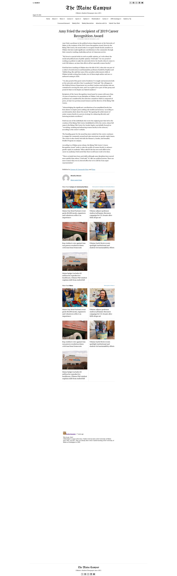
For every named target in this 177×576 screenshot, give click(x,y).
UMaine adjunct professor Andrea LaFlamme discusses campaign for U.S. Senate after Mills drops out (101, 214)
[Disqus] (88, 406)
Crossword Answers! (64, 23)
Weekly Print (76, 23)
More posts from (76, 180)
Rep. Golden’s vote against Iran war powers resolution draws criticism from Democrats (73, 245)
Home (48, 19)
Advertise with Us (101, 23)
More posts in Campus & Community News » (103, 186)
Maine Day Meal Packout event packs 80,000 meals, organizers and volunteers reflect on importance (74, 214)
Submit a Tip (127, 19)
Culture (69, 19)
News (61, 19)
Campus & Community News (79, 169)
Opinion (85, 19)
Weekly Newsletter (88, 23)
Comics (104, 19)
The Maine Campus (88, 8)
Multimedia (95, 19)
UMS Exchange (115, 19)
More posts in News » (109, 285)
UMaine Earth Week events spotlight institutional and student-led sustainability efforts (102, 245)
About (54, 19)
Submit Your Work (114, 23)
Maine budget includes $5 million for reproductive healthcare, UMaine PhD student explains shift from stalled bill (74, 276)
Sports (77, 19)
